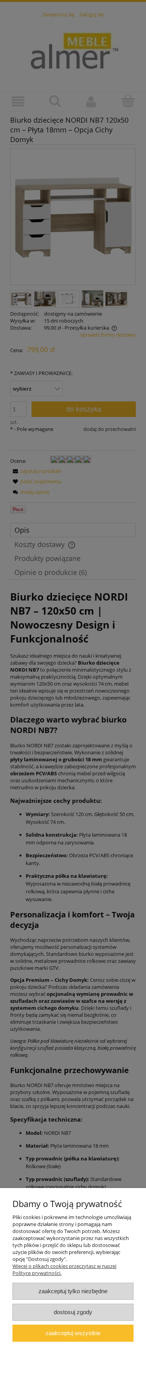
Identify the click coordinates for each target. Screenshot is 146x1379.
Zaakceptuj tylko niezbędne (73, 1291)
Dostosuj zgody (73, 1312)
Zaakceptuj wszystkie (73, 1333)
